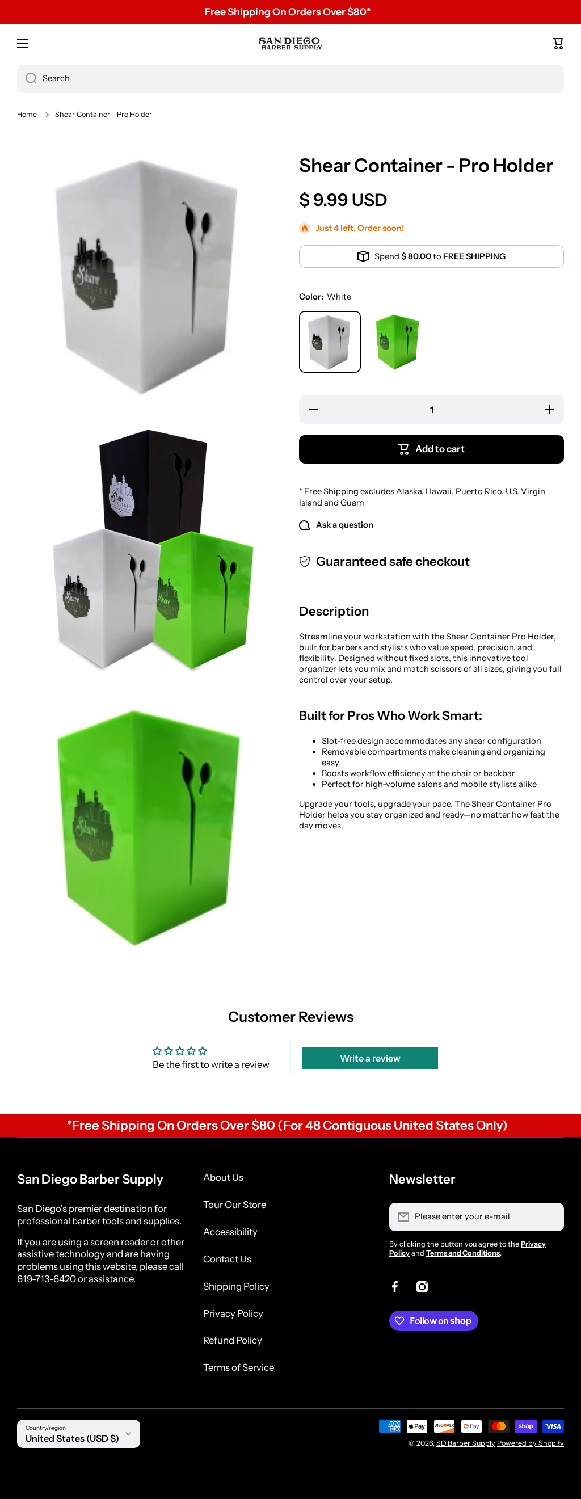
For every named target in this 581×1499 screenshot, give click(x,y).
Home (27, 114)
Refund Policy (232, 1340)
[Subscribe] (550, 1217)
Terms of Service (238, 1367)
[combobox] (290, 79)
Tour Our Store (234, 1204)
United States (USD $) (72, 1438)
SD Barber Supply (465, 1443)
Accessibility (230, 1231)
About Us (223, 1177)
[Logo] (290, 43)
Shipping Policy (236, 1286)
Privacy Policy (233, 1313)
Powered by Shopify (530, 1443)
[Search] (27, 79)
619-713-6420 (46, 1279)
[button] (558, 43)
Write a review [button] (370, 1058)
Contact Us (227, 1259)
